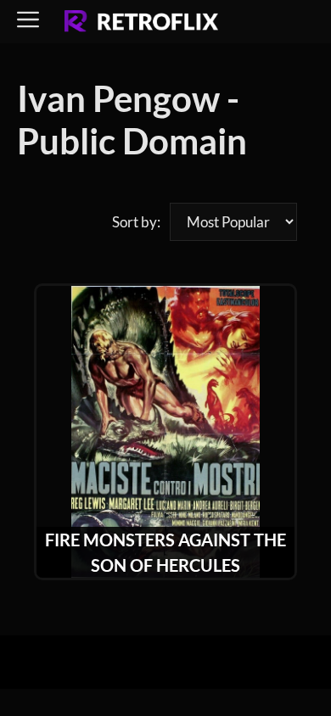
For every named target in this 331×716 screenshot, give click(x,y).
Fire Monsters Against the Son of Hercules (165, 552)
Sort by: (136, 222)
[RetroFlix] (141, 22)
